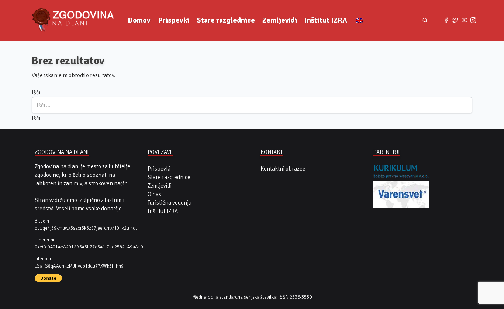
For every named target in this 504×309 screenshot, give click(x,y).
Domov (139, 20)
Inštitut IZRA (325, 20)
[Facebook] (446, 20)
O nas (154, 194)
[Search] (425, 20)
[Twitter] (455, 20)
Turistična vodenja (169, 202)
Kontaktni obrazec (282, 168)
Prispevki (173, 20)
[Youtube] (464, 20)
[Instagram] (473, 20)
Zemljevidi (279, 20)
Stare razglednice (226, 20)
